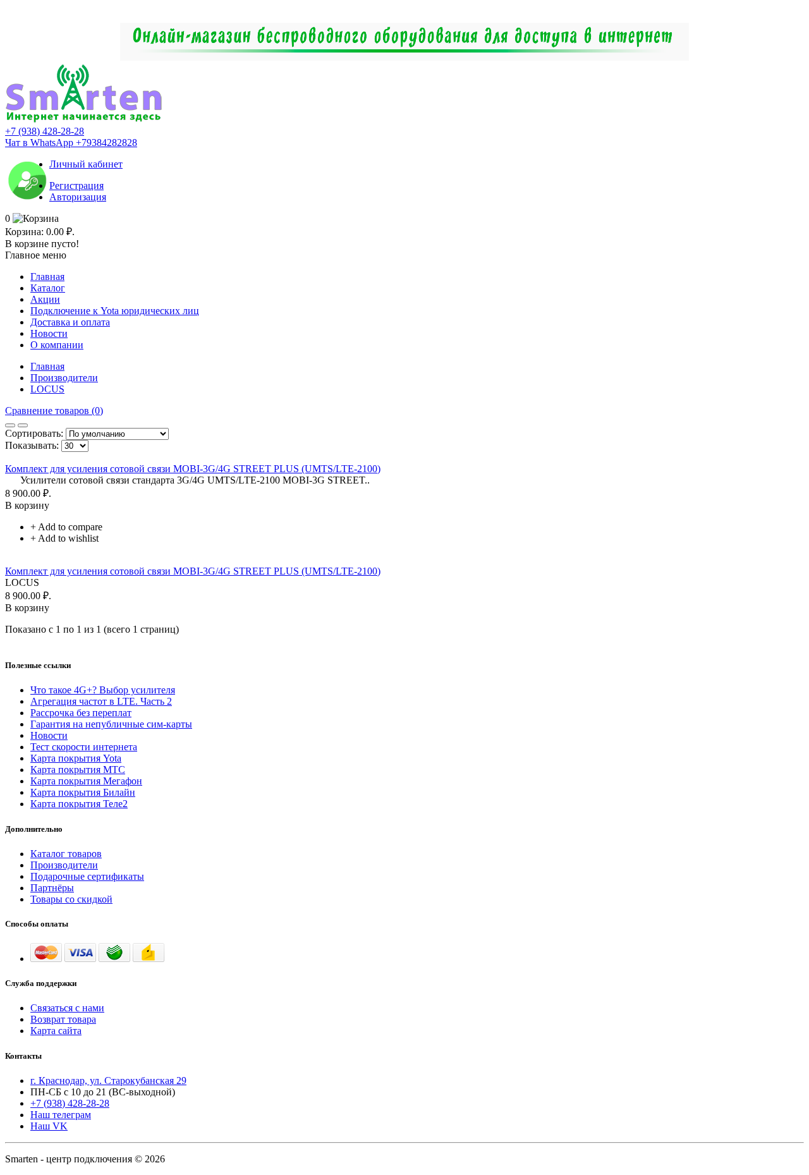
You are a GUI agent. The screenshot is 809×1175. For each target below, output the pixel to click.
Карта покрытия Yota (75, 758)
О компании (56, 344)
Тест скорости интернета (83, 746)
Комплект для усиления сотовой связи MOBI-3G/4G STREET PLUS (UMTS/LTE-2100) (192, 468)
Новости (49, 333)
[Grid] (10, 425)
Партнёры (52, 887)
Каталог (47, 288)
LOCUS (47, 389)
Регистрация (76, 185)
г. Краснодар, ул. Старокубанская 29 (108, 1080)
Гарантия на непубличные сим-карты (111, 724)
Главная (47, 276)
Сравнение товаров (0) (54, 410)
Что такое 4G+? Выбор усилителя (102, 690)
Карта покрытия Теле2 (79, 803)
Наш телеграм (60, 1114)
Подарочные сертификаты (87, 876)
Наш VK (49, 1126)
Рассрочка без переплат (80, 712)
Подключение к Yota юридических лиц (114, 310)
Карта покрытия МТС (77, 769)
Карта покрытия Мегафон (86, 781)
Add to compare (70, 526)
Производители (64, 377)
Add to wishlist (68, 538)
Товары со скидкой (71, 899)
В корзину (27, 505)
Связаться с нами (67, 1007)
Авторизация (77, 197)
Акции (45, 299)
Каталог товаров (66, 853)
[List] (23, 425)
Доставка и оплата (70, 322)
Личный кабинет (86, 164)
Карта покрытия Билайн (82, 792)
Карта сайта (56, 1030)
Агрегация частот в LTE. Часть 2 (101, 701)
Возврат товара (63, 1019)
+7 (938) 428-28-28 (44, 131)
